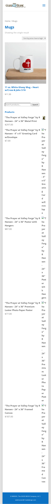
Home (7, 21)
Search (35, 104)
